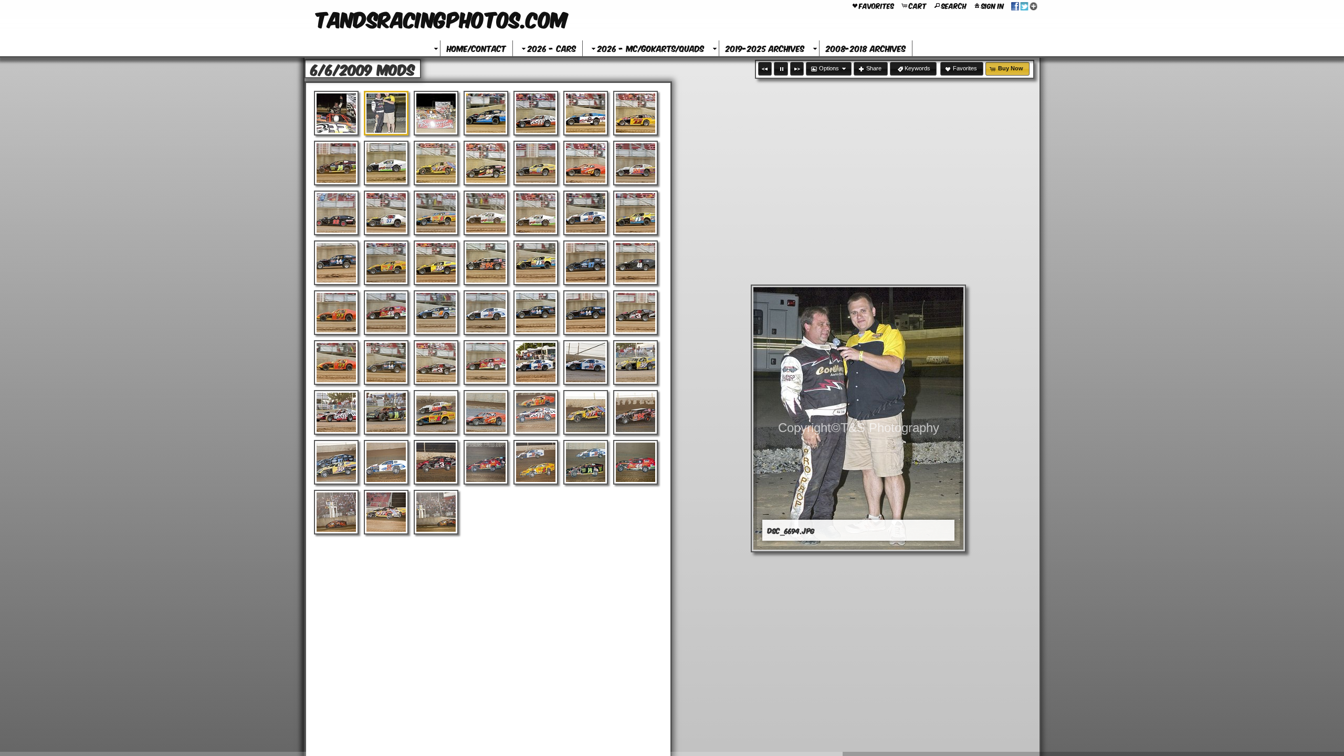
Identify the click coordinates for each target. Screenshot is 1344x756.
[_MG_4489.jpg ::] (336, 362)
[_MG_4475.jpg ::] (386, 262)
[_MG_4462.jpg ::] (386, 213)
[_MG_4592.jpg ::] (336, 512)
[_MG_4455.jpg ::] (386, 163)
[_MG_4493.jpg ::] (436, 362)
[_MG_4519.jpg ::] (585, 362)
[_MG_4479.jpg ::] (535, 262)
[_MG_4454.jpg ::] (336, 163)
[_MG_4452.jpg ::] (585, 113)
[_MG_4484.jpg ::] (436, 312)
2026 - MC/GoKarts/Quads (650, 48)
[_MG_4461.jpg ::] (336, 213)
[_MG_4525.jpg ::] (486, 412)
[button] (765, 69)
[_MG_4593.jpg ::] (386, 512)
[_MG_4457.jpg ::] (486, 163)
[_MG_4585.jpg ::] (436, 462)
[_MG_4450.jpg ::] (486, 113)
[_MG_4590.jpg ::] (585, 462)
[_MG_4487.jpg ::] (585, 312)
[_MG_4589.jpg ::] (535, 462)
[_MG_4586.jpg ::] (486, 462)
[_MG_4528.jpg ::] (535, 412)
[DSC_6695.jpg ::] (436, 113)
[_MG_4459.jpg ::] (585, 163)
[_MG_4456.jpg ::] (436, 163)
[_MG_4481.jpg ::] (635, 262)
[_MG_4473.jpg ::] (635, 213)
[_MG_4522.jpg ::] (386, 412)
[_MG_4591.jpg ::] (635, 462)
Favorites (876, 5)
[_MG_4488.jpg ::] (635, 312)
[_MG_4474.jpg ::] (336, 262)
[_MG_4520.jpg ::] (635, 362)
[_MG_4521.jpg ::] (336, 412)
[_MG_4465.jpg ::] (486, 213)
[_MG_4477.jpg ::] (436, 262)
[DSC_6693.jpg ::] (336, 113)
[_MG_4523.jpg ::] (436, 412)
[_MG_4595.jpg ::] (436, 512)
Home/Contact (476, 48)
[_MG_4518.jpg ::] (535, 362)
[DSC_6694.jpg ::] (386, 113)
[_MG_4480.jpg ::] (585, 262)
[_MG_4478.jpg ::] (486, 262)
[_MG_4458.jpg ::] (535, 163)
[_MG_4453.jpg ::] (635, 113)
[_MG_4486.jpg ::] (535, 312)
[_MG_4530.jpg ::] (635, 412)
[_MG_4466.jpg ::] (535, 213)
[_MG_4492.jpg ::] (386, 362)
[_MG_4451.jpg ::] (535, 113)
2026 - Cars (552, 48)
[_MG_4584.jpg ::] (386, 462)
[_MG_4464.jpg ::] (436, 213)
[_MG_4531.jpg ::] (336, 462)
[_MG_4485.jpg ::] (486, 312)
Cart (918, 5)
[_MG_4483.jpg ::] (386, 312)
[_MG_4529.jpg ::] (585, 412)
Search (954, 5)
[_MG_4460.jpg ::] (635, 163)
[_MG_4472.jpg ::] (585, 213)
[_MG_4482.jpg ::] (336, 312)
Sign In (992, 5)
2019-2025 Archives (765, 48)
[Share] (1024, 5)
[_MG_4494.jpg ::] (486, 362)
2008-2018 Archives (866, 48)
